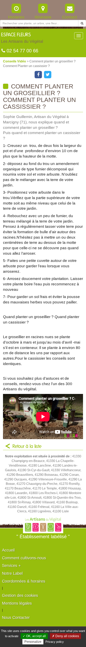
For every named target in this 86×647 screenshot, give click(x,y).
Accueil (8, 550)
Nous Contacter (16, 617)
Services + (11, 565)
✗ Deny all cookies (65, 636)
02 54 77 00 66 (21, 50)
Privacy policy (54, 641)
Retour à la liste (27, 446)
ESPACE (22, 38)
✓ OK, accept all (34, 636)
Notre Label (12, 573)
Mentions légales (17, 603)
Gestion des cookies (20, 595)
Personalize (32, 641)
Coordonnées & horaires (23, 581)
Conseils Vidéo (15, 61)
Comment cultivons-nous (24, 558)
